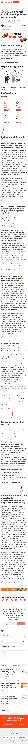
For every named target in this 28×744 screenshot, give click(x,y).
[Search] (25, 665)
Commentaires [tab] (5, 646)
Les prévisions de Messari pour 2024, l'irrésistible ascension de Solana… (9, 688)
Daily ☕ (3, 6)
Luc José (7, 24)
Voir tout (4, 710)
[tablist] (8, 646)
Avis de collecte (14, 733)
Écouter (24, 25)
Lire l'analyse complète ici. (11, 582)
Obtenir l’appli (21, 737)
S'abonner (16, 2)
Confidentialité (16, 732)
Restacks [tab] (13, 646)
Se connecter (23, 2)
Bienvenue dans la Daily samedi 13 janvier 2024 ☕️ (10, 702)
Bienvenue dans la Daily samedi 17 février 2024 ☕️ (10, 675)
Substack (3, 741)
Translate (4, 8)
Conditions (23, 732)
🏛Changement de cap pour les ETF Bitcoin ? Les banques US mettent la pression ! (10, 671)
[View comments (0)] (7, 29)
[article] (14, 674)
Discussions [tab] (16, 665)
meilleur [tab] (4, 665)
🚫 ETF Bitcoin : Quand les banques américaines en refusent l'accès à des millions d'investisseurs (9, 698)
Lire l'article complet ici (10, 200)
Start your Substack (9, 737)
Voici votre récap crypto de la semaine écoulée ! (10, 684)
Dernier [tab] (10, 665)
